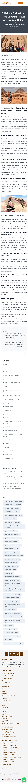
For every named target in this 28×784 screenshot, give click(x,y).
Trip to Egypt (8, 639)
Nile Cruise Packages (11, 430)
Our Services (5, 693)
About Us (4, 691)
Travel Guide (8, 454)
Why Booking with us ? (8, 696)
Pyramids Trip (8, 625)
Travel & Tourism (9, 451)
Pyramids (7, 440)
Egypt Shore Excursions (9, 736)
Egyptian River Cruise (11, 531)
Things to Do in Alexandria (9, 745)
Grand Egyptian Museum (12, 399)
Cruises (7, 379)
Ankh (6, 364)
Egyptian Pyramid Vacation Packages (12, 526)
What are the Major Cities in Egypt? (13, 480)
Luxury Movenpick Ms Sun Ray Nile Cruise (13, 589)
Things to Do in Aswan (8, 759)
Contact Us (5, 707)
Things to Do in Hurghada (9, 747)
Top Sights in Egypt (7, 716)
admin (16, 56)
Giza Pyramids (8, 573)
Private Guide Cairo (10, 609)
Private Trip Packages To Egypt (13, 616)
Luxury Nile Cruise (7, 729)
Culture (7, 386)
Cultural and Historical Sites (13, 382)
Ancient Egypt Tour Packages (13, 504)
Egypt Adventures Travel (11, 511)
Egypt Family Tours (10, 518)
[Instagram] (17, 654)
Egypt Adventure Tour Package (13, 515)
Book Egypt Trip (6, 764)
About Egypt (5, 718)
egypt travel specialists (11, 566)
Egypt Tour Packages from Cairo (14, 555)
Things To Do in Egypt (8, 762)
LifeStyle (7, 414)
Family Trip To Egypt (10, 569)
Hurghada (8, 410)
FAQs (3, 705)
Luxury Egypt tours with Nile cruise (12, 584)
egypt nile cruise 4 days (11, 541)
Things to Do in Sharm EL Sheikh (11, 757)
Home (12, 23)
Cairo (6, 371)
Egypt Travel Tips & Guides (12, 395)
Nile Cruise (8, 427)
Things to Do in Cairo (8, 743)
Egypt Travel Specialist (11, 562)
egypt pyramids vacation (11, 548)
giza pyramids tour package (12, 576)
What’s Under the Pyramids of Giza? (13, 477)
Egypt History (6, 721)
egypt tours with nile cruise (12, 559)
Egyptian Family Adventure (12, 522)
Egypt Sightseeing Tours (11, 552)
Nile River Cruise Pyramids (12, 597)
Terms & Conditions (7, 703)
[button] (24, 2)
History (7, 403)
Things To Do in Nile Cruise (9, 752)
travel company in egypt (11, 632)
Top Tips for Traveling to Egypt (11, 723)
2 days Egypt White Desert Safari (14, 501)
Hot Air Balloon (9, 406)
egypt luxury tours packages (12, 538)
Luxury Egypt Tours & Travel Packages (12, 422)
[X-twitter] (10, 654)
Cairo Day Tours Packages (12, 375)
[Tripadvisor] (21, 654)
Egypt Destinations (7, 714)
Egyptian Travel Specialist (12, 534)
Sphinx (7, 443)
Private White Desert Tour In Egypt (12, 621)
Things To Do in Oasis (8, 750)
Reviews (4, 698)
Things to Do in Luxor (8, 754)
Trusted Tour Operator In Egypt (13, 643)
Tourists (7, 447)
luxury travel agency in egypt (13, 594)
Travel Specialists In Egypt (12, 636)
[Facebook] (6, 654)
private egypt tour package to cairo (13, 605)
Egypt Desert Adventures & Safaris (12, 391)
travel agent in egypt (10, 629)
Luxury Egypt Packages (8, 732)
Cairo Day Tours (6, 734)
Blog (16, 23)
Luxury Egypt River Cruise (12, 580)
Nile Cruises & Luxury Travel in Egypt (12, 435)
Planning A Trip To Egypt (11, 601)
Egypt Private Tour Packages (13, 545)
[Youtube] (14, 654)
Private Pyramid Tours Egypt (12, 613)
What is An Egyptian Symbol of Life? (13, 483)
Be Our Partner (6, 700)
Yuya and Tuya (9, 458)
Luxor (6, 417)
